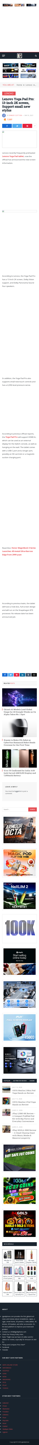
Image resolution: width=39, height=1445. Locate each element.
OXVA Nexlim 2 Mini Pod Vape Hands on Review (23, 1091)
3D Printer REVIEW (20, 1081)
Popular (7, 1081)
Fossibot (5, 1412)
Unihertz (5, 1415)
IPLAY (4, 1385)
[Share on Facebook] (7, 126)
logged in (18, 791)
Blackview (5, 1409)
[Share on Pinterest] (27, 126)
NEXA (4, 1377)
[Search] (36, 55)
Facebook (5, 1347)
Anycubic (5, 1420)
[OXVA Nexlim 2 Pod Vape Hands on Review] (6, 1100)
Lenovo (8, 93)
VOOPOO (5, 1371)
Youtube (5, 1350)
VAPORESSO (6, 1368)
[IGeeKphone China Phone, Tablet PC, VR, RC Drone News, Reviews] (19, 55)
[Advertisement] (19, 29)
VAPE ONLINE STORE (10, 1365)
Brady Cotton (15, 115)
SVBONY (5, 1403)
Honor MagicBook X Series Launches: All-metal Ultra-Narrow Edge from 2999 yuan (19, 551)
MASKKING (6, 1379)
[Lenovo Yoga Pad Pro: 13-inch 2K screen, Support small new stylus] (19, 139)
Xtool (4, 1423)
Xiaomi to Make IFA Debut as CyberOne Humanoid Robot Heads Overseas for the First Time (19, 742)
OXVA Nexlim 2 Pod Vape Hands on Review (24, 1103)
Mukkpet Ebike (7, 1429)
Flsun (4, 1418)
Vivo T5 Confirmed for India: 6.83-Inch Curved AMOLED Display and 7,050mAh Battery (20, 773)
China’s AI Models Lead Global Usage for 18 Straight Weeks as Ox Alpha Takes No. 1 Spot (20, 712)
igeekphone (25, 1442)
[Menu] (3, 55)
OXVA (4, 1374)
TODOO (5, 1388)
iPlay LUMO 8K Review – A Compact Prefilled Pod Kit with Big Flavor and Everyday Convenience (23, 1117)
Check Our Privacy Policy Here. (13, 1334)
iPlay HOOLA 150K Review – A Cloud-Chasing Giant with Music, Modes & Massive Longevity (24, 1134)
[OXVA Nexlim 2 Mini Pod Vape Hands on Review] (6, 1089)
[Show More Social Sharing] (35, 126)
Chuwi (4, 1406)
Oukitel (4, 1426)
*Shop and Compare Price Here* (13, 1345)
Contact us (6, 1332)
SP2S (4, 1382)
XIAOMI (32, 1081)
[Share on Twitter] (17, 126)
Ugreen (5, 1432)
